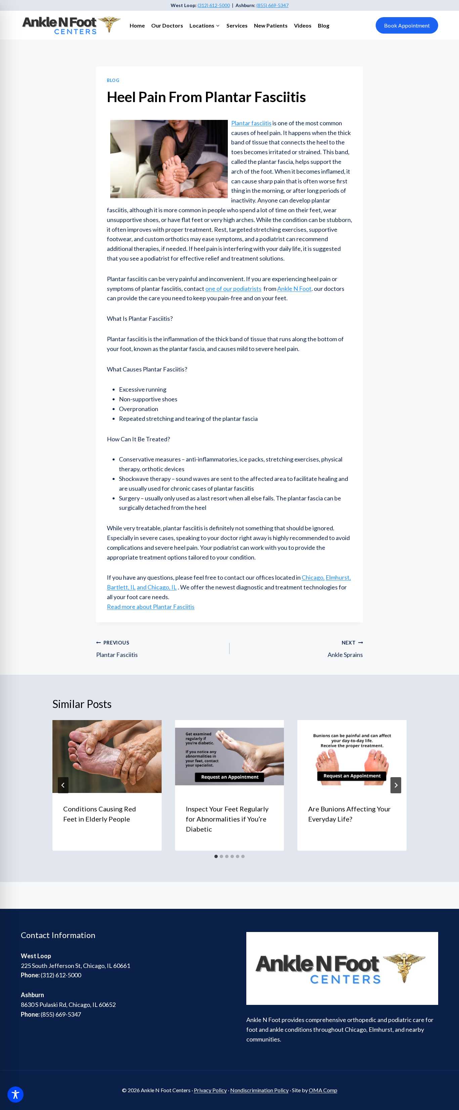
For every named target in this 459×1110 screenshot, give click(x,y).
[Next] (395, 785)
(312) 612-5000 (214, 5)
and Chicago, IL (157, 587)
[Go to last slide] (63, 785)
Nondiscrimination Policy (259, 1090)
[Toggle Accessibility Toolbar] (15, 1094)
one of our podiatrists (233, 288)
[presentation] (107, 756)
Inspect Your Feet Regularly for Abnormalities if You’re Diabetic (227, 819)
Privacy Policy (210, 1090)
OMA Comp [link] (323, 1090)
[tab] (216, 856)
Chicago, (313, 577)
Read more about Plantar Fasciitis (151, 606)
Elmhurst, (338, 577)
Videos (302, 25)
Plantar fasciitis (251, 123)
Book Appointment (407, 25)
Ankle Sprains (345, 649)
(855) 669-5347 (272, 5)
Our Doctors (167, 25)
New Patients (271, 25)
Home (137, 25)
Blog (323, 25)
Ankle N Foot (294, 288)
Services (237, 25)
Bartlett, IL (121, 587)
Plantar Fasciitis (117, 649)
